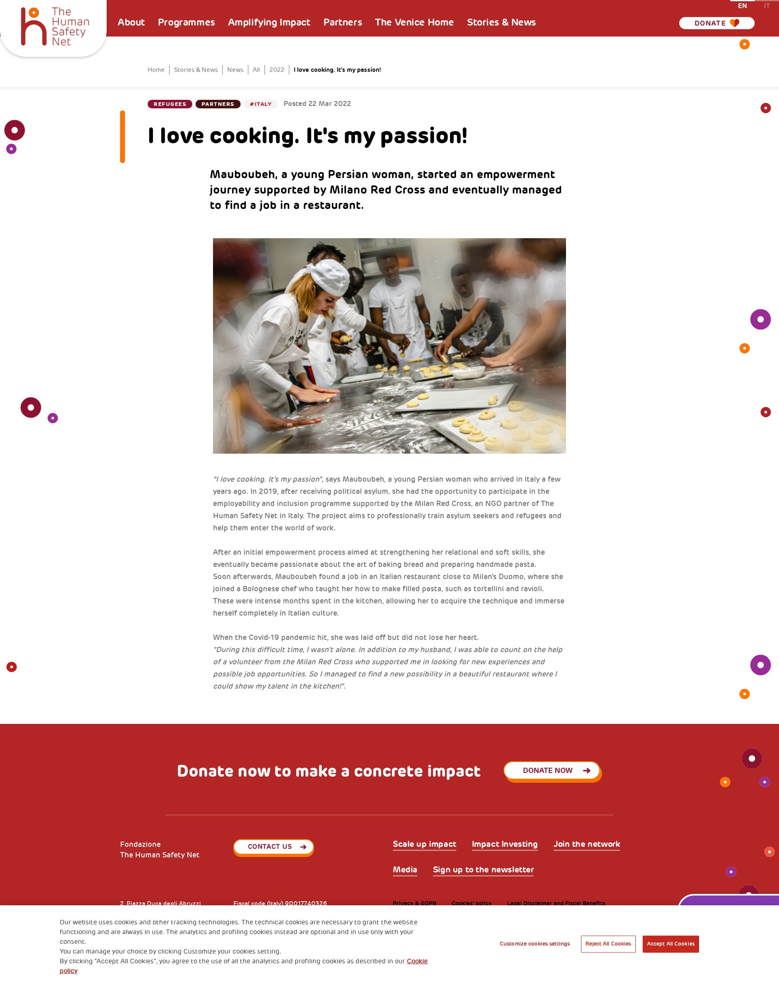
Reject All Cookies (608, 944)
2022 (276, 70)
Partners (342, 22)
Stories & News (501, 22)
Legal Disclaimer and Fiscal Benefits (556, 903)
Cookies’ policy (472, 903)
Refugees (170, 104)
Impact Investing (505, 844)
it (767, 5)
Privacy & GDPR (414, 903)
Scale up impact (424, 844)
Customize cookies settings (535, 944)
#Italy (261, 104)
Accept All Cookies (671, 944)
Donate (710, 23)
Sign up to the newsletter (483, 870)
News (235, 70)
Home (156, 70)
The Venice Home (414, 22)
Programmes (186, 22)
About (131, 22)
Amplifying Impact (269, 22)
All (256, 70)
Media (405, 870)
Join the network (586, 844)
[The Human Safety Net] (55, 25)
